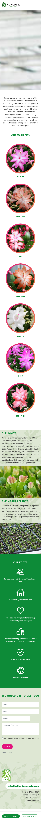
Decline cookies (29, 816)
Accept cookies (11, 816)
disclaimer (35, 738)
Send (8, 746)
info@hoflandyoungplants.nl (23, 785)
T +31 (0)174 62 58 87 (30, 792)
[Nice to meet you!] (20, 48)
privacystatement (24, 738)
